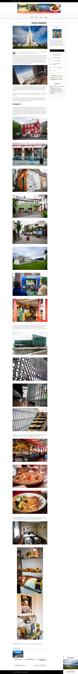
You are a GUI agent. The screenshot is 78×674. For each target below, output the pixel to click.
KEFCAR (40, 97)
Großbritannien (53, 89)
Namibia (52, 91)
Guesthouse (26, 643)
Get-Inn (22, 643)
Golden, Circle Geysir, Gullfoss (39, 665)
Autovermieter (15, 643)
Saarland (59, 91)
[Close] (63, 656)
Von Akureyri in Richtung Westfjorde (42, 660)
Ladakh (50, 90)
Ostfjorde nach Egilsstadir (30, 659)
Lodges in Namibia (56, 90)
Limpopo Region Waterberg (56, 57)
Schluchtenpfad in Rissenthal (20, 665)
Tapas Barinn (31, 434)
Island (39, 20)
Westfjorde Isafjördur (18, 659)
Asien (55, 86)
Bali (56, 86)
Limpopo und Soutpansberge (56, 60)
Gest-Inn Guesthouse (20, 517)
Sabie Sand (54, 70)
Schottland (62, 91)
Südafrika (52, 93)
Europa (57, 87)
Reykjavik (40, 643)
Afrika (51, 86)
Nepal (55, 91)
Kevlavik (36, 643)
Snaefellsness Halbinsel (70, 671)
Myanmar (62, 90)
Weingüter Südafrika (52, 94)
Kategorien (57, 83)
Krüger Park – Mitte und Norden (57, 67)
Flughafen (19, 643)
